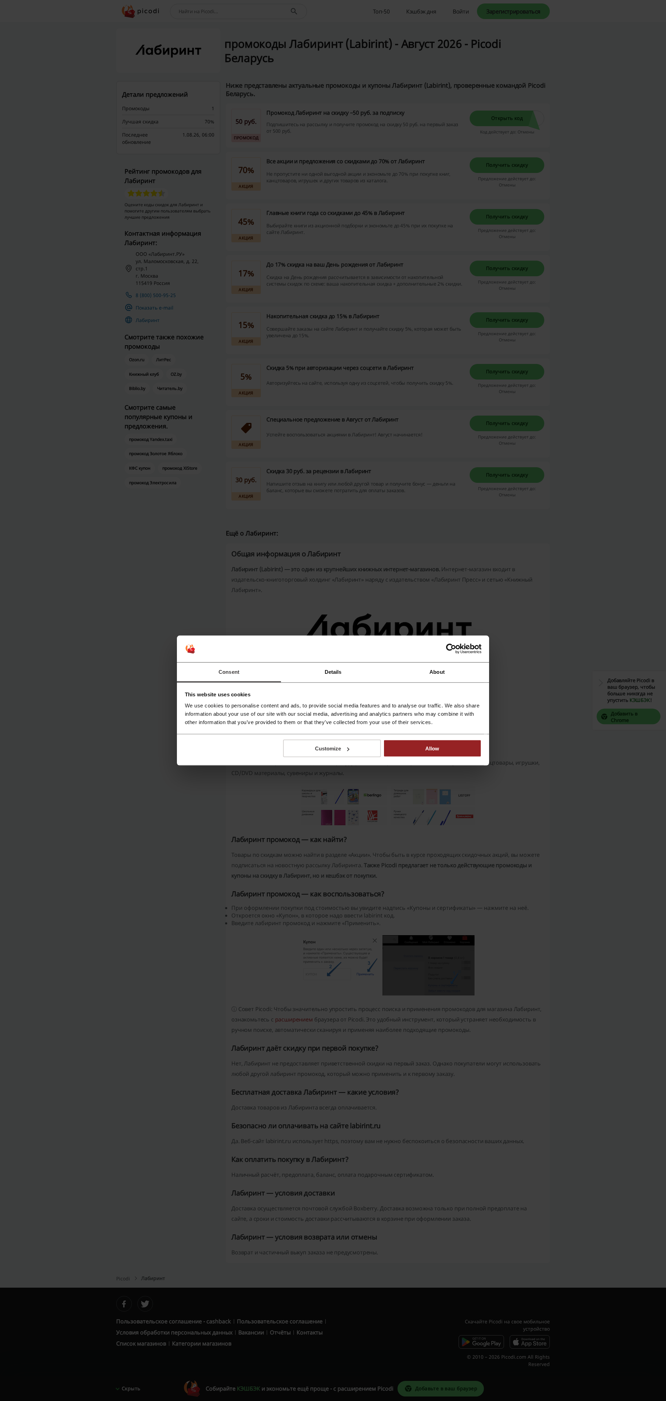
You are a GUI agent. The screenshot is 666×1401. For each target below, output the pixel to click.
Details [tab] (333, 672)
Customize (328, 748)
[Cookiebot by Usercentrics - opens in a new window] (451, 649)
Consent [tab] (229, 672)
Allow (432, 748)
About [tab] (437, 672)
